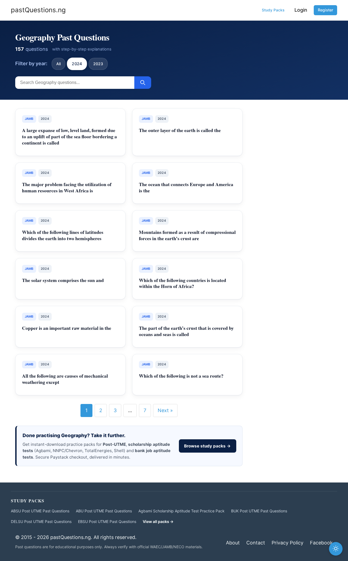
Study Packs (273, 10)
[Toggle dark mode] (336, 549)
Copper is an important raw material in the (66, 327)
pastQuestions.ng (38, 10)
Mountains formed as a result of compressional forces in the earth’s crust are (187, 235)
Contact (255, 543)
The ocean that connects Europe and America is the (186, 187)
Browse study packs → (207, 446)
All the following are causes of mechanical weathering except (65, 379)
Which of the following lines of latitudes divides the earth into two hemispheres (62, 235)
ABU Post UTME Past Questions (104, 511)
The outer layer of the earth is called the (180, 130)
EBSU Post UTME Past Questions (107, 521)
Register (325, 10)
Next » (165, 410)
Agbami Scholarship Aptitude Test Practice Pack (181, 511)
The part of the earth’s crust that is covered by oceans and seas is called (186, 331)
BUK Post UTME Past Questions (259, 511)
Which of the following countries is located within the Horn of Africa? (182, 283)
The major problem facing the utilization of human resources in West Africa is (66, 187)
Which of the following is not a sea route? (181, 375)
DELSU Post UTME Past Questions (41, 521)
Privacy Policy (287, 543)
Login (300, 10)
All (58, 63)
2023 (98, 63)
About (233, 543)
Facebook (321, 543)
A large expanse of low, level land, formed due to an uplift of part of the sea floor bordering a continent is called (69, 136)
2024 (77, 63)
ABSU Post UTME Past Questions (40, 511)
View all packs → (158, 521)
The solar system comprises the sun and (63, 280)
